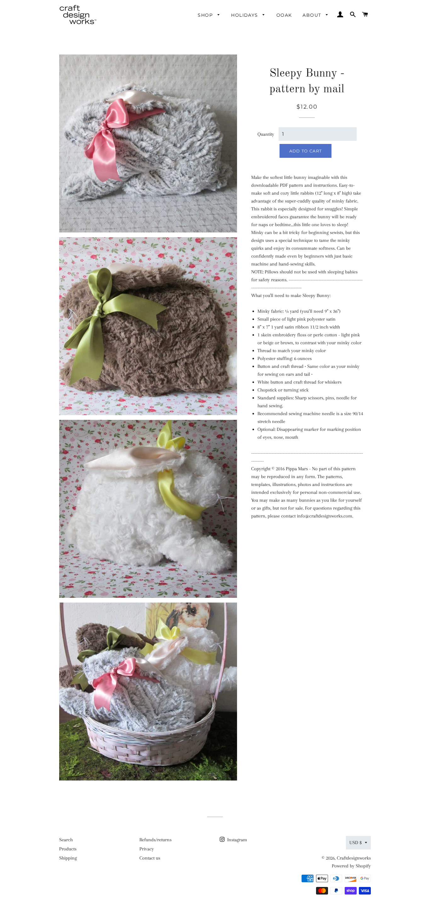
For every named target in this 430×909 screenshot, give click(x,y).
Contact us (149, 858)
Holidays (245, 15)
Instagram (236, 840)
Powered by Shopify (351, 866)
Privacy (146, 849)
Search (66, 840)
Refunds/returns (155, 840)
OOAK (284, 15)
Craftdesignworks (354, 858)
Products (67, 849)
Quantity (265, 134)
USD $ (355, 842)
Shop (206, 15)
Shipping (68, 858)
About (313, 15)
